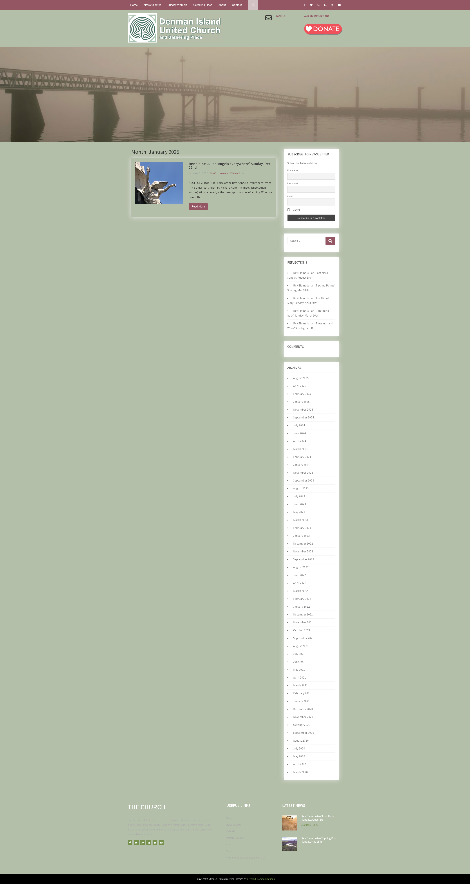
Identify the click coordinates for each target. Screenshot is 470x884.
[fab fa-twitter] (311, 5)
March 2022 (300, 591)
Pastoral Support (235, 837)
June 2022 (299, 575)
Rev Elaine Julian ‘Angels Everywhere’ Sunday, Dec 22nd (229, 165)
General (295, 210)
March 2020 (300, 772)
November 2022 (303, 551)
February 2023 (302, 528)
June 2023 (299, 504)
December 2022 (303, 543)
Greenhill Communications (261, 879)
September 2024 (303, 417)
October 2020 (301, 725)
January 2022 (301, 607)
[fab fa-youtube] (339, 5)
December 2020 (303, 709)
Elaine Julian (238, 173)
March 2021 (300, 685)
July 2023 (299, 496)
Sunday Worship (177, 5)
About (222, 5)
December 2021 (303, 614)
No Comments (219, 173)
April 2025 (299, 386)
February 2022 (302, 599)
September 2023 (303, 480)
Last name (292, 183)
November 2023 (303, 473)
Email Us (279, 16)
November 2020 (303, 717)
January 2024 (301, 465)
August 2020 (301, 741)
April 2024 (299, 441)
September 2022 (303, 559)
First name (292, 170)
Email (290, 196)
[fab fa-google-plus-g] (318, 5)
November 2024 (303, 409)
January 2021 (301, 701)
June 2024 (299, 433)
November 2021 (303, 622)
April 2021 (299, 677)
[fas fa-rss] (332, 5)
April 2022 (299, 583)
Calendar (231, 831)
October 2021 (301, 630)
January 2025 (301, 402)
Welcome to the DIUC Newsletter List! (245, 857)
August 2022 (301, 567)
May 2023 (299, 512)
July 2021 (299, 654)
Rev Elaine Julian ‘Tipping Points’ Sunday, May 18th (320, 840)
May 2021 (299, 670)
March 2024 (300, 449)
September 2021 (303, 638)
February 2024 (302, 457)
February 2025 (302, 394)
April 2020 (299, 764)
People (230, 851)
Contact (237, 5)
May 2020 (299, 756)
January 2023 (301, 536)
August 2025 (301, 378)
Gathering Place (202, 5)
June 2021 (299, 662)
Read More (198, 206)
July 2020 (299, 748)
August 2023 (301, 488)
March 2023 (300, 520)
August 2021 (300, 646)
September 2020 (303, 733)
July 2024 (299, 425)
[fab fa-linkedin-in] (325, 5)
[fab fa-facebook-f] (304, 5)
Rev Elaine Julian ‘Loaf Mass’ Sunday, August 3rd (318, 818)
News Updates (152, 5)
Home (134, 5)
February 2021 (302, 693)
